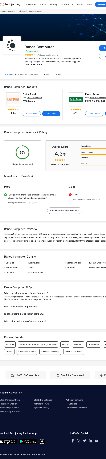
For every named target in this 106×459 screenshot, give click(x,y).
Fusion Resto (92, 94)
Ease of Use (86, 146)
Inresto (65, 344)
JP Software (93, 344)
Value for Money (87, 152)
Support (84, 163)
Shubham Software (27, 352)
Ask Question (78, 4)
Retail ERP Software (34, 98)
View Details (31, 113)
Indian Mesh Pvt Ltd (73, 352)
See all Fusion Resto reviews (64, 210)
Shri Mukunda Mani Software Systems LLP (38, 344)
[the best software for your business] (10, 5)
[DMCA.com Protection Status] (42, 444)
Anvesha (10, 344)
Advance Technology (50, 352)
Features (84, 158)
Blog (89, 4)
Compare (64, 4)
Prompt (9, 352)
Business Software (7, 11)
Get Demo (51, 113)
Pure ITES (78, 344)
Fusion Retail (29, 94)
